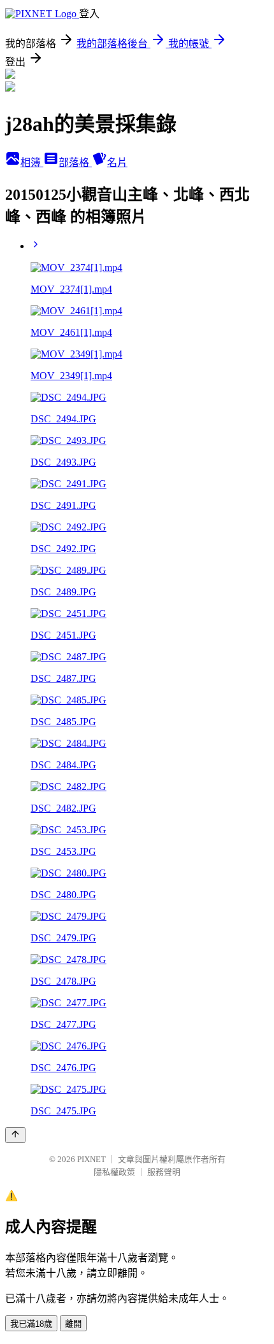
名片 (117, 162)
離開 (73, 1324)
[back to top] (15, 1135)
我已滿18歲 (31, 1324)
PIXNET (91, 1159)
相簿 (31, 162)
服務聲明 (163, 1172)
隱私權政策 (114, 1172)
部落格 (75, 162)
